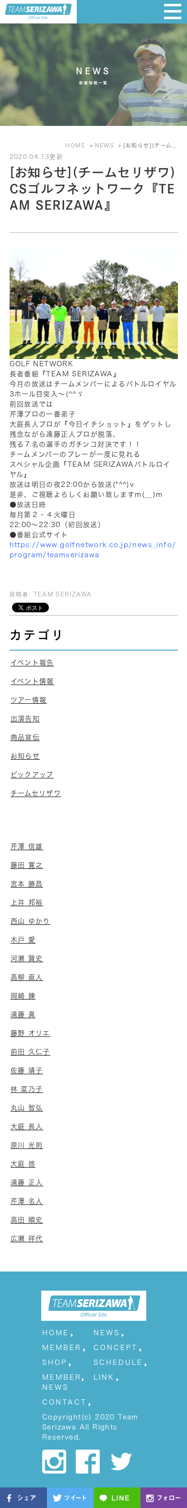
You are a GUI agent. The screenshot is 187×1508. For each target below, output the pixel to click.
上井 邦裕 (27, 902)
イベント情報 (32, 681)
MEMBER (62, 1347)
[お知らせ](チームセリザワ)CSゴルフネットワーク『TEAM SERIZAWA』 (93, 188)
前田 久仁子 (30, 1051)
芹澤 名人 (27, 1201)
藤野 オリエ (30, 1033)
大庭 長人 (27, 1126)
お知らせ (25, 756)
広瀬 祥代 (27, 1238)
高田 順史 (27, 1219)
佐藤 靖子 (27, 1070)
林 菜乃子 (27, 1089)
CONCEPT (116, 1347)
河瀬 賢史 (27, 958)
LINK (104, 1377)
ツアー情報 (29, 700)
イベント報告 (32, 662)
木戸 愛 (23, 939)
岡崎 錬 (23, 995)
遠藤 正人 (27, 1182)
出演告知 (25, 718)
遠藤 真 (23, 1014)
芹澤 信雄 (27, 846)
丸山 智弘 (27, 1107)
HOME (55, 1332)
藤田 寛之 (27, 865)
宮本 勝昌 (27, 883)
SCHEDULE (118, 1362)
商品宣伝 (25, 737)
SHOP (54, 1362)
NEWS (107, 1332)
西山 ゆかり (30, 921)
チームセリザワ (36, 793)
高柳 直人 (27, 977)
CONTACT (64, 1402)
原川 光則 (27, 1145)
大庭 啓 (23, 1163)
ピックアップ (32, 774)
